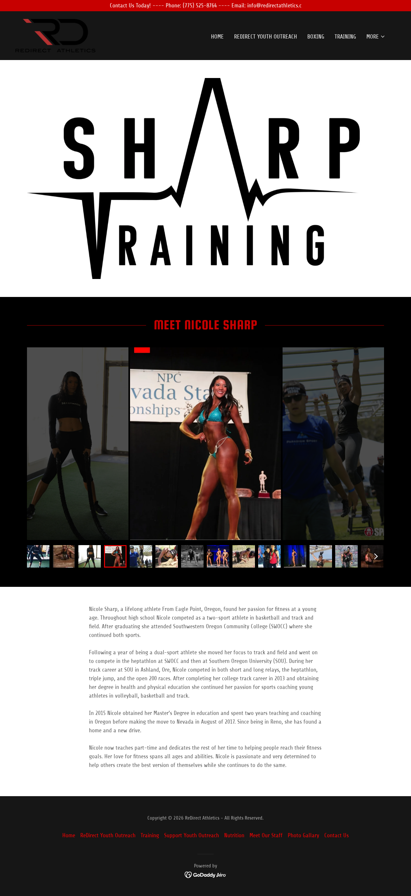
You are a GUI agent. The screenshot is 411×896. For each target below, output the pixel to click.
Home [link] (217, 36)
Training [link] (345, 36)
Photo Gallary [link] (303, 835)
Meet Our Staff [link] (266, 835)
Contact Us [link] (336, 835)
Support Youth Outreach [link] (191, 835)
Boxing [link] (315, 36)
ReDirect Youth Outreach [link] (265, 36)
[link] (55, 35)
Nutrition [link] (234, 835)
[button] (375, 36)
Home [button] (68, 835)
